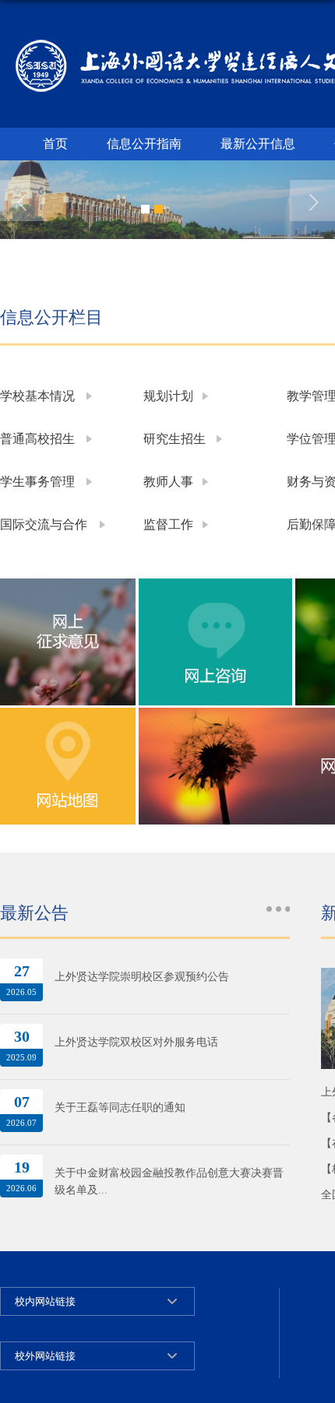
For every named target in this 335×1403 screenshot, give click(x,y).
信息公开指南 (144, 143)
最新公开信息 (257, 143)
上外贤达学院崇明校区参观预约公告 (142, 977)
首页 (55, 143)
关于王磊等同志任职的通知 (120, 1107)
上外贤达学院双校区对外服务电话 (136, 1042)
